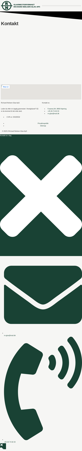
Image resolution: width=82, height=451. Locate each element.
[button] (61, 5)
